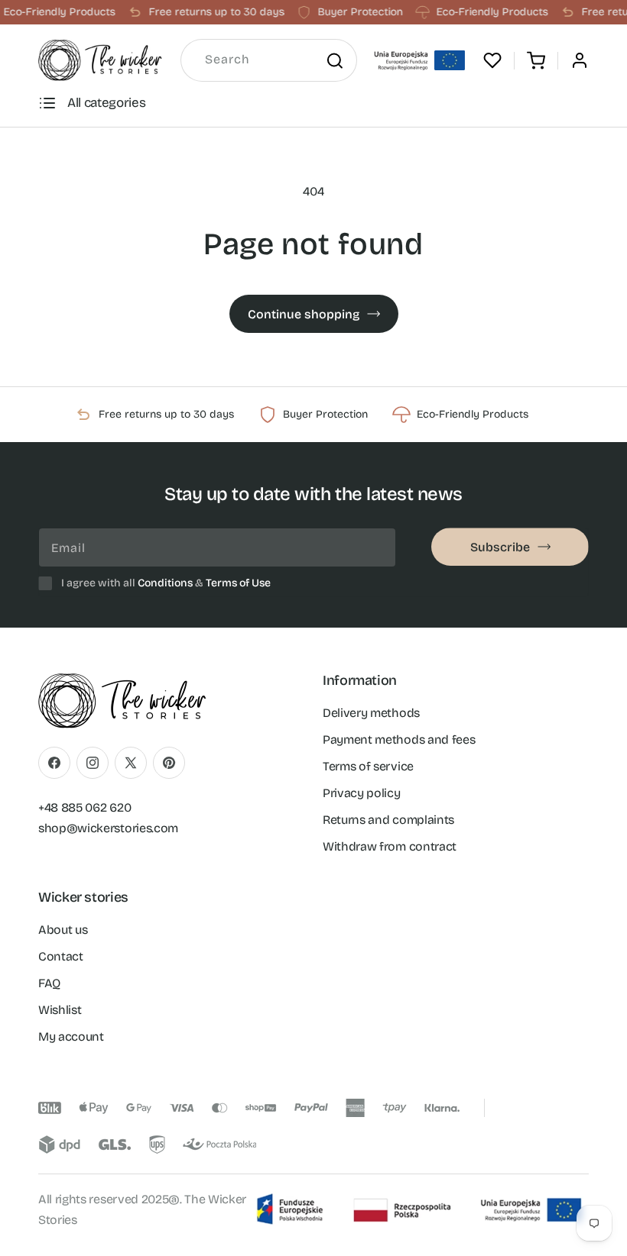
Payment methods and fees (399, 739)
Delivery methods (371, 712)
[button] (536, 60)
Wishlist (59, 1010)
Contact (60, 956)
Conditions (165, 582)
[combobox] (268, 60)
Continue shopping (303, 314)
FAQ (49, 983)
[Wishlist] (492, 60)
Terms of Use (238, 582)
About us (62, 929)
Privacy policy (362, 793)
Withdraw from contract (389, 846)
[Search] (334, 60)
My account (71, 1036)
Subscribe (500, 547)
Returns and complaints (388, 819)
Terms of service (368, 766)
